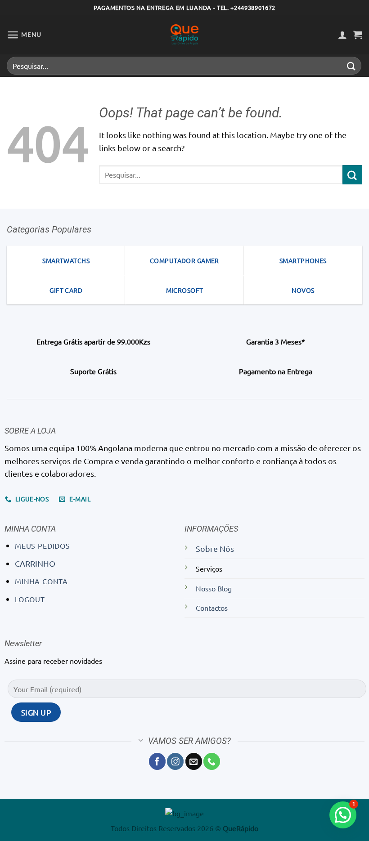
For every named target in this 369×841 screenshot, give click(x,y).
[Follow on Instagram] (175, 761)
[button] (24, 35)
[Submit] (351, 65)
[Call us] (211, 761)
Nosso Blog (214, 588)
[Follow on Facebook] (157, 761)
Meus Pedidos (42, 545)
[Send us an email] (193, 761)
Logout (30, 599)
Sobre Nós (215, 548)
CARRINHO (35, 563)
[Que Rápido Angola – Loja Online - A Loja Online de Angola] (184, 35)
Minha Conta (41, 581)
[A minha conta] (342, 35)
